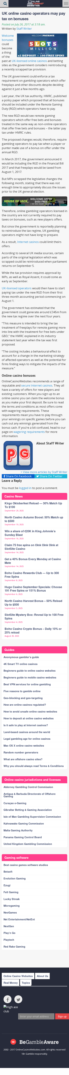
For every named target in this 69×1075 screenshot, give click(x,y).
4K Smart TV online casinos (21, 664)
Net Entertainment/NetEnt (19, 919)
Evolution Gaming (15, 878)
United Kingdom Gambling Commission (28, 844)
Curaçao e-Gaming (15, 803)
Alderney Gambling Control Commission (28, 787)
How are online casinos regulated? (25, 704)
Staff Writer (24, 29)
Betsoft (8, 871)
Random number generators (21, 752)
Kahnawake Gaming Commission (24, 823)
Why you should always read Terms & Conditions (34, 766)
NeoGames (10, 912)
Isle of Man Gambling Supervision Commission (32, 816)
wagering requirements (29, 432)
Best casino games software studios (26, 865)
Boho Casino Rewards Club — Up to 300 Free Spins (32, 575)
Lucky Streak (12, 899)
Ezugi (7, 885)
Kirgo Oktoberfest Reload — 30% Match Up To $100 (33, 505)
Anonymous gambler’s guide (21, 657)
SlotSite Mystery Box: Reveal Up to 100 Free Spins (34, 616)
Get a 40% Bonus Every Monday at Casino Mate (33, 561)
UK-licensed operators (16, 288)
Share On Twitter (50, 476)
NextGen (9, 926)
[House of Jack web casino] (34, 201)
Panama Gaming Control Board (23, 837)
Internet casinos (28, 242)
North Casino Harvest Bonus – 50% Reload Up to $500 (33, 602)
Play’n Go (9, 933)
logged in (25, 488)
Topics (26, 982)
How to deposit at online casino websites (29, 718)
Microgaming (12, 905)
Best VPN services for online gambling (27, 684)
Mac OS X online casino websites (24, 745)
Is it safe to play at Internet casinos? (26, 725)
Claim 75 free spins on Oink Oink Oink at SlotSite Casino (31, 547)
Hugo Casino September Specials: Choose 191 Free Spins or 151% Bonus (33, 589)
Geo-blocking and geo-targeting (23, 698)
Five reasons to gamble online (22, 691)
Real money (11, 982)
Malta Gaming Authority (18, 830)
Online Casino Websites (18, 976)
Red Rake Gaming (14, 946)
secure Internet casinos (36, 385)
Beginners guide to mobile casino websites (30, 677)
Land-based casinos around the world (27, 732)
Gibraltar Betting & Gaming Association (28, 810)
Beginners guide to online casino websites (30, 670)
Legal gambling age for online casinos (27, 738)
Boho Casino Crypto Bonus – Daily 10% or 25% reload (33, 630)
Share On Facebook (18, 476)
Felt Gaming (11, 892)
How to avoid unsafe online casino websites (30, 711)
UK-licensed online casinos (30, 61)
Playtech (9, 939)
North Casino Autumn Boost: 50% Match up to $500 (34, 519)
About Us (42, 976)
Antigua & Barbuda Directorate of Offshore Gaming (30, 795)
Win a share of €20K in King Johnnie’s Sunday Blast (30, 533)
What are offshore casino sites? (23, 759)
